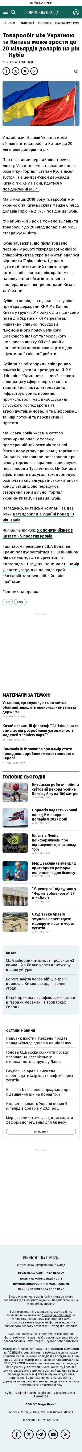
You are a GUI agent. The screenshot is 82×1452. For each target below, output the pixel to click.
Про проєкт (55, 1273)
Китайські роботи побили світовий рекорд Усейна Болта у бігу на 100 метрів (55, 789)
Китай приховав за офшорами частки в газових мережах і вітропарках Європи (40, 1002)
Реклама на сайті (30, 1273)
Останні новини (20, 1031)
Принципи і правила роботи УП (41, 1289)
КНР (8, 602)
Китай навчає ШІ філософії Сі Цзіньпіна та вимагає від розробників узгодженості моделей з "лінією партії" (41, 730)
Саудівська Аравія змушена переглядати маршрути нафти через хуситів (53, 921)
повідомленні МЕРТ (21, 189)
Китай (20, 602)
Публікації (26, 23)
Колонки (44, 23)
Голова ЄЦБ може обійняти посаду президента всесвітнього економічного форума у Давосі (37, 1057)
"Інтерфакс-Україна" (56, 1315)
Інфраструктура (67, 23)
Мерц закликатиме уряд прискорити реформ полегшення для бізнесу (54, 868)
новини (9, 23)
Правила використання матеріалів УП (41, 1283)
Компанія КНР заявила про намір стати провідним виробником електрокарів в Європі (38, 753)
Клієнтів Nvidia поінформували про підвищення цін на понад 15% (54, 842)
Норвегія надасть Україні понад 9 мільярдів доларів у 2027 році (54, 815)
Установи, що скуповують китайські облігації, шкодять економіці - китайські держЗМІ (39, 707)
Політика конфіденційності (41, 1278)
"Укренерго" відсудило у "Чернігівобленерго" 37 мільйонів (54, 893)
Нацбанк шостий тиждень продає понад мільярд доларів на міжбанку (38, 1040)
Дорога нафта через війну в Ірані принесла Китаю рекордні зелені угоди (36, 984)
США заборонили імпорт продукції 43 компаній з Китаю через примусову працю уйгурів (40, 965)
